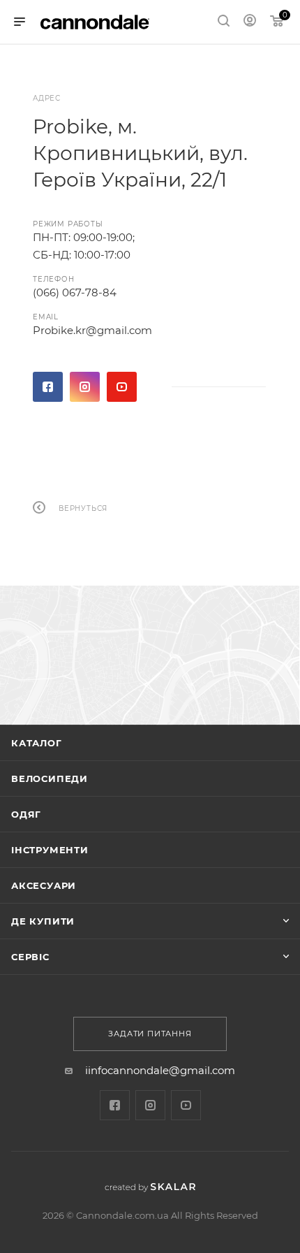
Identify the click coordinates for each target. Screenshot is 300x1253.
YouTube (122, 387)
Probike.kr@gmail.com (92, 330)
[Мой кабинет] (249, 22)
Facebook (48, 387)
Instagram (85, 387)
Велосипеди (49, 778)
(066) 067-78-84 (75, 292)
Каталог (36, 742)
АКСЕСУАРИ (43, 885)
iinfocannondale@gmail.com (160, 1070)
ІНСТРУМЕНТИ (50, 849)
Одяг (26, 814)
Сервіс (30, 956)
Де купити (43, 921)
